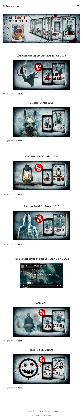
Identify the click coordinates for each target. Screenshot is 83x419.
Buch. (20, 93)
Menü (78, 5)
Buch (20, 341)
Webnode (47, 415)
